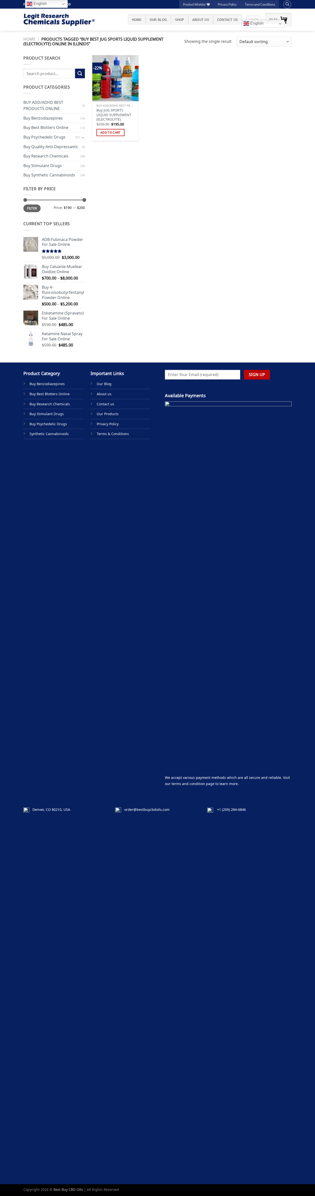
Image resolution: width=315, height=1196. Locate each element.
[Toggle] (83, 137)
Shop (179, 20)
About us (200, 20)
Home (137, 20)
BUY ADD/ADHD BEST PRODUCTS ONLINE (43, 105)
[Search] (287, 4)
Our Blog (158, 20)
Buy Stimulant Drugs (42, 165)
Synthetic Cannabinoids (49, 433)
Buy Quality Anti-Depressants (50, 146)
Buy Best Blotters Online (45, 127)
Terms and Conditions (260, 4)
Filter (32, 208)
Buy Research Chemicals (45, 156)
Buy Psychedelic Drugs (44, 137)
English (256, 23)
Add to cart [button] (110, 132)
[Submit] (80, 73)
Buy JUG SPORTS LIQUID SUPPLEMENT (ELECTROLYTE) (113, 115)
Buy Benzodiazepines (43, 118)
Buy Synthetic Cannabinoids (49, 175)
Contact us (227, 20)
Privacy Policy (227, 4)
